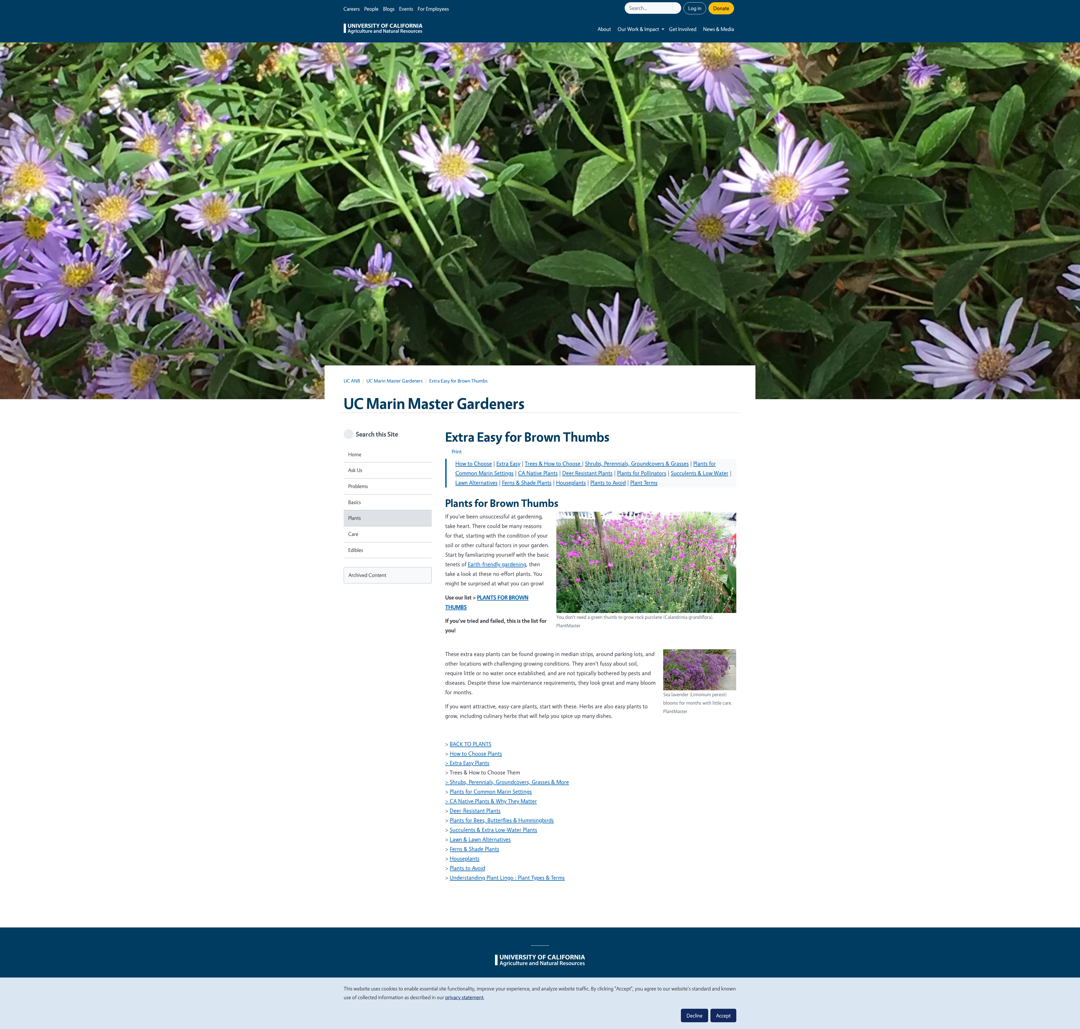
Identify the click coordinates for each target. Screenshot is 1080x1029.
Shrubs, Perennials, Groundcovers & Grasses (637, 463)
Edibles (355, 550)
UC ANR (352, 381)
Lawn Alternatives (476, 482)
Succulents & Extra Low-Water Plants (493, 829)
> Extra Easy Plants (467, 762)
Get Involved (682, 29)
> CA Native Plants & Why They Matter (491, 801)
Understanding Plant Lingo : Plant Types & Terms (507, 877)
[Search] (677, 8)
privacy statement (464, 997)
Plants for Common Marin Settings (491, 791)
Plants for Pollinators (641, 473)
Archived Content (367, 575)
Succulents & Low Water (699, 473)
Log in (694, 8)
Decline (695, 1015)
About (604, 29)
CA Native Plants (538, 473)
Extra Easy (508, 463)
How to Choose (473, 463)
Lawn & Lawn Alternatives (480, 839)
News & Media (718, 29)
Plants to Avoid (608, 482)
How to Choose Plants (476, 753)
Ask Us (355, 470)
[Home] (383, 29)
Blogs (389, 8)
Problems (358, 486)
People (371, 8)
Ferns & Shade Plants (527, 482)
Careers (351, 8)
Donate (721, 8)
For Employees (433, 8)
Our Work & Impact (638, 29)
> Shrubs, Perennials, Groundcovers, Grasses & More (507, 781)
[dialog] (540, 1003)
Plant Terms (644, 482)
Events (406, 8)
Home (354, 454)
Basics (354, 502)
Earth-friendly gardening (497, 564)
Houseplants (571, 482)
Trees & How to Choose (553, 463)
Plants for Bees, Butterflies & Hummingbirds (502, 820)
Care (353, 534)
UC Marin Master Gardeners (394, 381)
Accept (723, 1015)
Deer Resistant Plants (587, 473)
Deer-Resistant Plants (475, 810)
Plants (354, 517)
